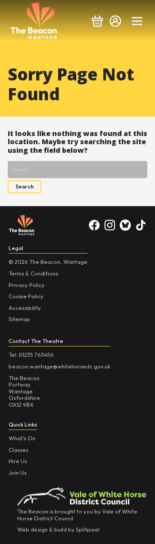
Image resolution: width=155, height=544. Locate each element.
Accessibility (25, 307)
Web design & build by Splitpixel (58, 529)
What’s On (22, 438)
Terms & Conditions (33, 273)
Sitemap (19, 318)
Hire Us (18, 460)
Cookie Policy (26, 296)
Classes (18, 449)
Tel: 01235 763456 (31, 354)
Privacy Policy (27, 284)
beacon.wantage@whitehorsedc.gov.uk (59, 366)
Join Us (18, 472)
